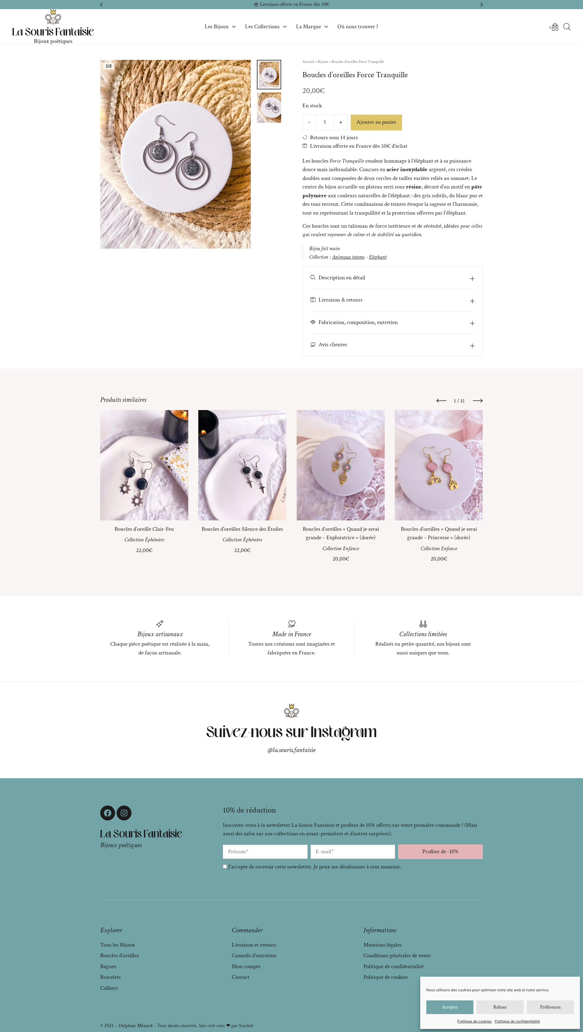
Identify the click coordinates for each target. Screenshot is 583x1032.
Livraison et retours (254, 945)
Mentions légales (382, 945)
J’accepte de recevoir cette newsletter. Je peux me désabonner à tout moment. (314, 867)
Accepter (450, 1007)
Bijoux (323, 61)
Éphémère (154, 540)
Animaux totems (348, 257)
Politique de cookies (474, 1021)
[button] (101, 4)
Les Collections (262, 26)
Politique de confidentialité (517, 1021)
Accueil (308, 61)
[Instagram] (124, 813)
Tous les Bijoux (117, 945)
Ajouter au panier (376, 122)
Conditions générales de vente (397, 955)
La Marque (308, 26)
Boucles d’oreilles (119, 955)
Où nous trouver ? (357, 26)
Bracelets (110, 977)
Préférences (550, 1007)
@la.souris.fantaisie (291, 749)
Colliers (109, 988)
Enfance (351, 548)
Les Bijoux (217, 26)
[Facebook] (107, 813)
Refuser (500, 1007)
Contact (241, 977)
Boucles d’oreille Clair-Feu (144, 529)
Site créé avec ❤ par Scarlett (226, 1026)
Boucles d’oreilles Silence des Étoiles (242, 529)
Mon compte (246, 966)
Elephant (378, 257)
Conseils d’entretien (254, 955)
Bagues (108, 966)
